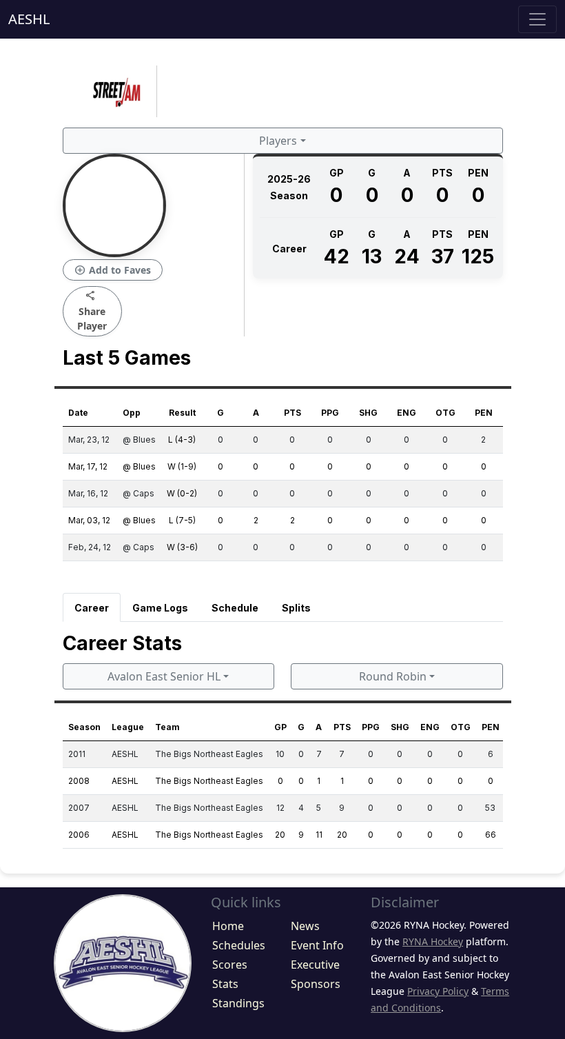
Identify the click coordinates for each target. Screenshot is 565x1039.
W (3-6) (182, 547)
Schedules (238, 945)
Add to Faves (112, 270)
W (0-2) (182, 493)
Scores (229, 964)
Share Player (92, 310)
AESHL (29, 19)
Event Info (317, 945)
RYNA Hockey (432, 941)
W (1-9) (181, 466)
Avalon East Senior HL (163, 676)
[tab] (92, 607)
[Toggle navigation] (537, 19)
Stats (225, 983)
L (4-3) (182, 439)
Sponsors (315, 983)
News (305, 926)
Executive (315, 964)
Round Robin (393, 676)
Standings (238, 1003)
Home (228, 926)
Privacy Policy (438, 991)
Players (278, 140)
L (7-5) (182, 520)
